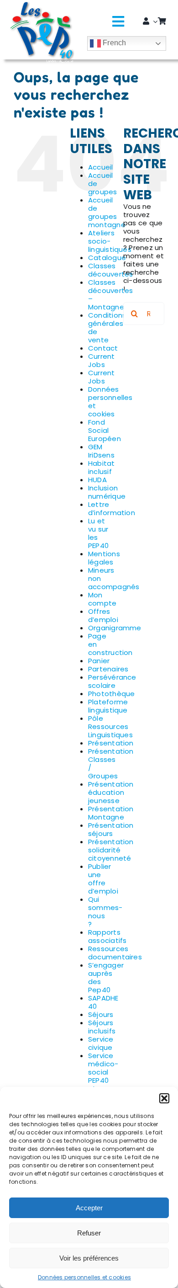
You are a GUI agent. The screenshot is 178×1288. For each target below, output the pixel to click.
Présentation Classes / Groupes (111, 763)
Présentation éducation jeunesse (111, 792)
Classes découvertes (110, 270)
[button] (164, 1098)
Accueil (100, 167)
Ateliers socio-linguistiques (109, 241)
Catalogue (107, 257)
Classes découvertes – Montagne (110, 294)
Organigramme (114, 628)
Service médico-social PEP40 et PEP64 (103, 1076)
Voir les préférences (89, 1258)
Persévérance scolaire (112, 681)
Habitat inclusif (101, 467)
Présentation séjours (111, 829)
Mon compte (102, 599)
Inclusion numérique (107, 492)
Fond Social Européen (104, 430)
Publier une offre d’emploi (103, 879)
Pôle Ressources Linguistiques (110, 726)
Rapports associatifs (107, 936)
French (113, 43)
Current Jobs (101, 360)
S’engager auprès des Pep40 (106, 977)
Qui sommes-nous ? (105, 911)
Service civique (101, 1043)
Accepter (89, 1208)
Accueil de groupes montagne (107, 212)
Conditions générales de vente (107, 327)
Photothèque (111, 693)
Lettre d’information (111, 508)
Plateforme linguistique (108, 706)
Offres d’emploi (103, 615)
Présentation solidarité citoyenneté (111, 850)
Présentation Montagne (111, 813)
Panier (99, 660)
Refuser (89, 1233)
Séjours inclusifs (101, 1027)
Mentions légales (104, 558)
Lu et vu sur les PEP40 (98, 533)
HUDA (97, 479)
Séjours (101, 1014)
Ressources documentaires (115, 953)
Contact (103, 348)
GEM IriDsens (101, 451)
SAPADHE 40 (103, 1002)
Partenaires (108, 669)
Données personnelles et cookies (84, 1277)
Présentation (111, 743)
